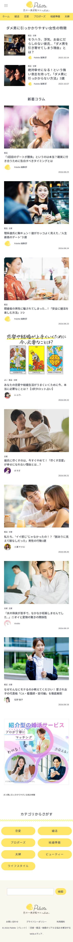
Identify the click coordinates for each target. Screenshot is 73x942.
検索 (60, 891)
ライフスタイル (18, 866)
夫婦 (67, 16)
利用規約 (61, 922)
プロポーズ (39, 16)
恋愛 (26, 16)
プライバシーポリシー (36, 922)
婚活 (16, 16)
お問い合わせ (12, 922)
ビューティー (55, 854)
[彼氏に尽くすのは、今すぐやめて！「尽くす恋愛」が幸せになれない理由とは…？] (36, 449)
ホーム (6, 16)
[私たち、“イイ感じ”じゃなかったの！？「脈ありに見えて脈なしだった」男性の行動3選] (36, 525)
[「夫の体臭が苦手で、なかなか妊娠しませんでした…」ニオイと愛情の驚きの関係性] (36, 601)
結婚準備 (55, 16)
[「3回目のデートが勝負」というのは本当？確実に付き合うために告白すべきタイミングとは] (36, 146)
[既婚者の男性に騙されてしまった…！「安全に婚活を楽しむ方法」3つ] (36, 297)
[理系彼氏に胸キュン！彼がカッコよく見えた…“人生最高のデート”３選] (36, 221)
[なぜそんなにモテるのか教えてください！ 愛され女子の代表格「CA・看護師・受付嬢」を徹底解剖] (36, 677)
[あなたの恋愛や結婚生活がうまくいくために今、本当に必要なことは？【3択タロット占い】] (36, 373)
